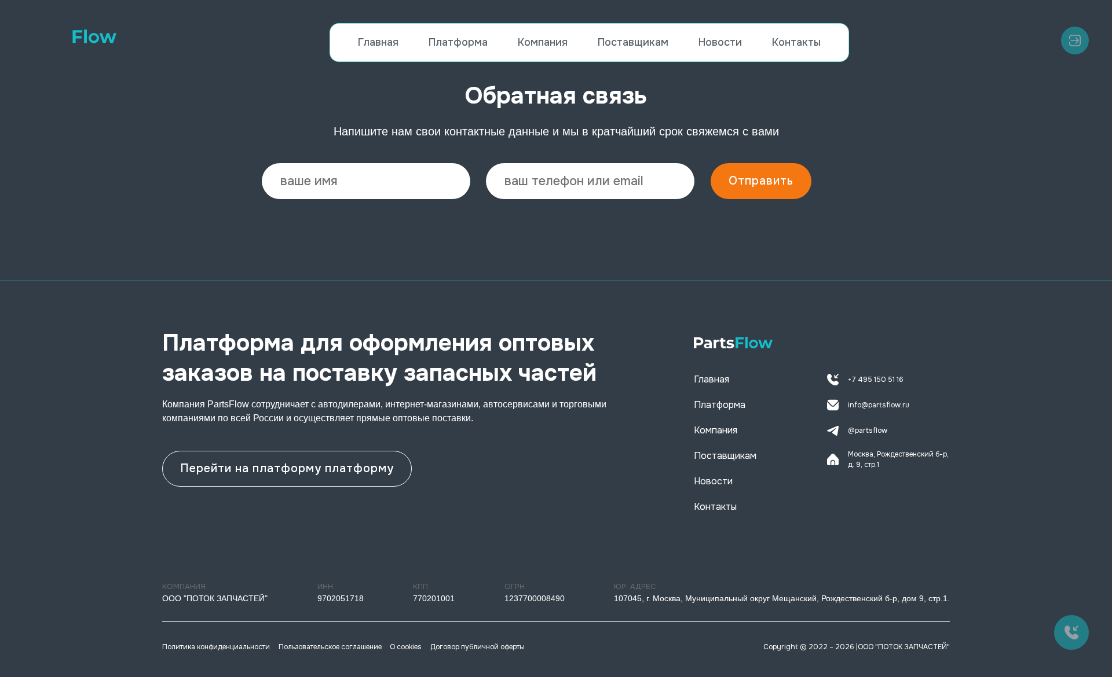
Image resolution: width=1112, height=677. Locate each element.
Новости (720, 42)
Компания (543, 42)
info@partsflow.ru (878, 405)
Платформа (458, 42)
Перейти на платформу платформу (287, 468)
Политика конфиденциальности (216, 647)
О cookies (406, 647)
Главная (378, 42)
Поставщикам (633, 42)
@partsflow (867, 430)
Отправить (761, 181)
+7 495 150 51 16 (876, 379)
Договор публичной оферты (477, 647)
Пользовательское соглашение (330, 647)
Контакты (796, 42)
